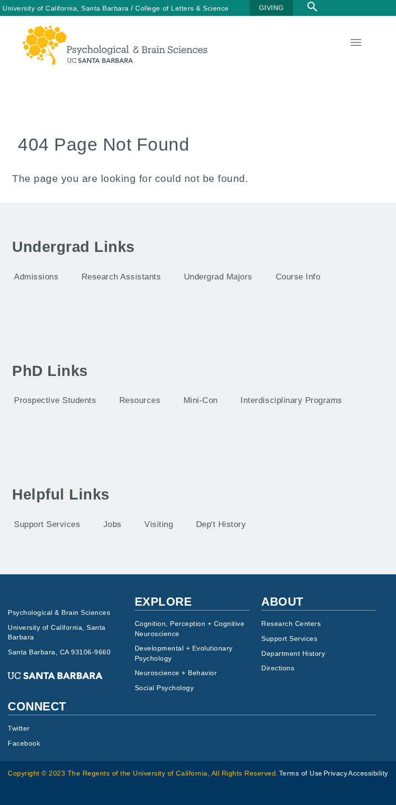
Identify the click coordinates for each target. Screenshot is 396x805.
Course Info (298, 276)
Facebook (24, 743)
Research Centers (291, 623)
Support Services (47, 524)
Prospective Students (55, 400)
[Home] (115, 31)
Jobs (112, 524)
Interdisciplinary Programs (291, 400)
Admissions (36, 276)
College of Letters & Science (181, 8)
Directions (277, 668)
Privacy (336, 773)
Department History (293, 653)
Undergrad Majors (218, 276)
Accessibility (368, 773)
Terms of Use (301, 773)
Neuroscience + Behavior (176, 673)
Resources (140, 400)
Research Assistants (121, 276)
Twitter (19, 728)
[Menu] (355, 43)
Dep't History (221, 524)
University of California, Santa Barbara (65, 8)
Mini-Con (201, 400)
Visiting (158, 524)
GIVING (271, 8)
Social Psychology (164, 688)
